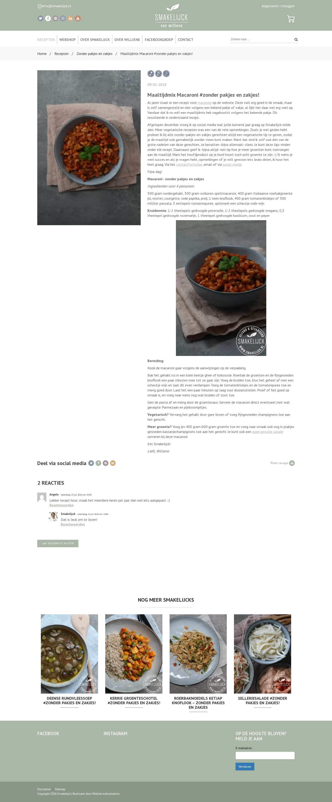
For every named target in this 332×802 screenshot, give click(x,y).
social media (232, 164)
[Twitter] (40, 18)
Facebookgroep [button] (159, 39)
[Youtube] (78, 18)
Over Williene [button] (127, 39)
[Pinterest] (55, 18)
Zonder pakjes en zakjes (94, 53)
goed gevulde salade (267, 431)
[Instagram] (63, 18)
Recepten (61, 53)
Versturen (244, 767)
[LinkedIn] (70, 18)
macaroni (205, 102)
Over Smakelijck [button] (95, 39)
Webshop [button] (67, 39)
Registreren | (271, 6)
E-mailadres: (244, 748)
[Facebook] (48, 18)
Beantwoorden (61, 505)
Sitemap (60, 789)
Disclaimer (44, 789)
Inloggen (288, 6)
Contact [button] (185, 39)
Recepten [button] (46, 39)
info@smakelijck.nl (56, 6)
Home (42, 53)
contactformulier (189, 164)
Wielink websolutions (106, 794)
